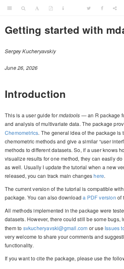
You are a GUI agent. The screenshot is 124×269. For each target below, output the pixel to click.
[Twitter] (89, 8)
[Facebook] (102, 8)
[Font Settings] (37, 8)
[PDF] (51, 8)
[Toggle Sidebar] (10, 8)
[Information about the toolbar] (63, 8)
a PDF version (99, 197)
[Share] (114, 8)
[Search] (23, 8)
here (98, 175)
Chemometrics (21, 132)
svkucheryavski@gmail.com (55, 228)
